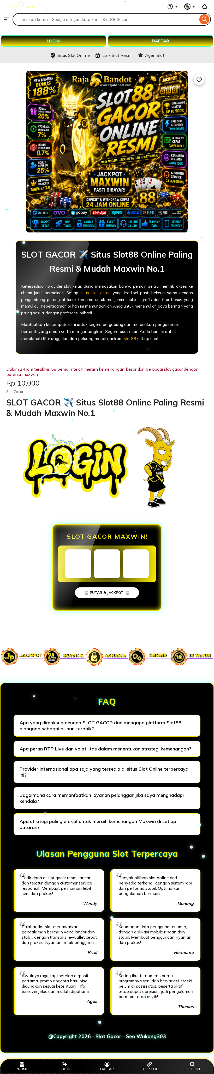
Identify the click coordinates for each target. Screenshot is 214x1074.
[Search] (204, 19)
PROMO (22, 1069)
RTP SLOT (149, 1069)
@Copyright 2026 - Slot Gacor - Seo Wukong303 (107, 1036)
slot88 (130, 338)
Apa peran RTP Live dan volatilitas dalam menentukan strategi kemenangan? (105, 749)
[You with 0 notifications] (189, 6)
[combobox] (105, 19)
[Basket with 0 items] (204, 6)
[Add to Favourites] (199, 79)
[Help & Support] (172, 6)
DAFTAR (160, 40)
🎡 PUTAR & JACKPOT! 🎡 (107, 593)
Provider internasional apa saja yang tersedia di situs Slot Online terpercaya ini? (104, 772)
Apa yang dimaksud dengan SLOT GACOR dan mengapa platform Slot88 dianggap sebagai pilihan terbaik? (100, 726)
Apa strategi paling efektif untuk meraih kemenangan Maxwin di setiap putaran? (98, 824)
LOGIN (53, 40)
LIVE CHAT (192, 1069)
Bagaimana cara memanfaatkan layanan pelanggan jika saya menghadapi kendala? (102, 798)
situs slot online (95, 292)
